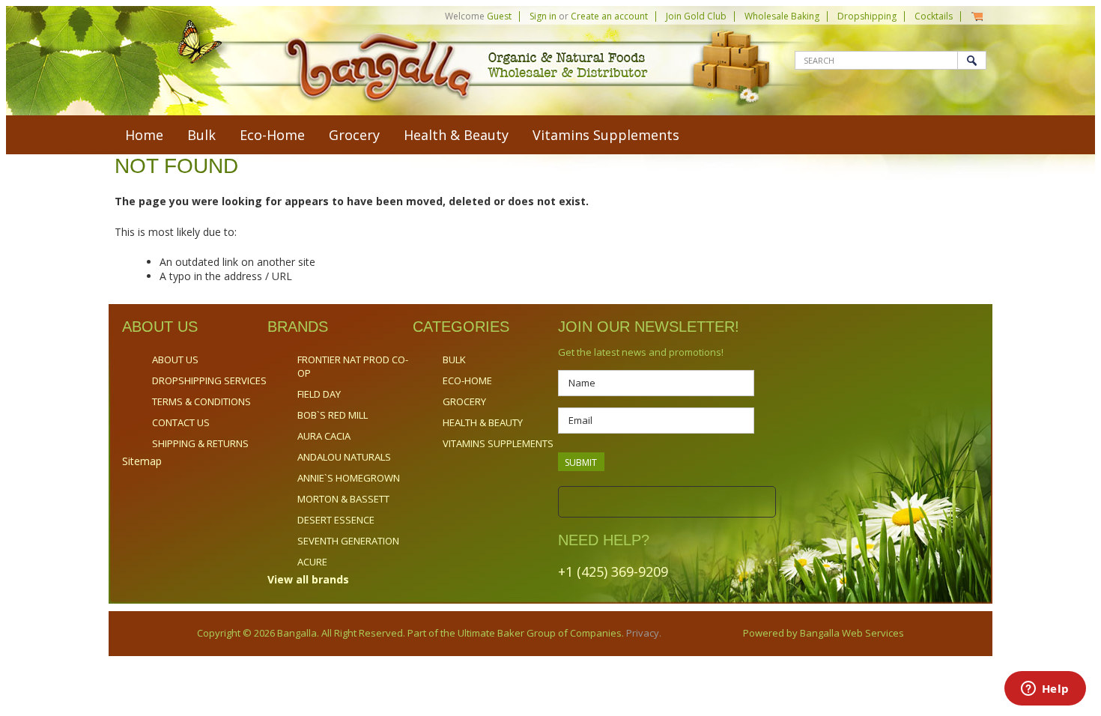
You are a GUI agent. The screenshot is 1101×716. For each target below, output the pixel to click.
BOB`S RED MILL (332, 415)
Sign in (543, 16)
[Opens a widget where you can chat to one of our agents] (1045, 690)
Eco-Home (272, 135)
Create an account (609, 16)
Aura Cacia (324, 436)
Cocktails (934, 16)
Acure (312, 561)
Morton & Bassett (343, 499)
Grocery (354, 135)
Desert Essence (335, 520)
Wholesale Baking (781, 16)
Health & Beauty (456, 135)
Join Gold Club (696, 16)
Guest (499, 16)
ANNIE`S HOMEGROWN (348, 478)
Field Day (319, 394)
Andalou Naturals (344, 457)
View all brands (308, 579)
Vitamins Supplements (606, 135)
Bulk (201, 135)
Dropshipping (867, 16)
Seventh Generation (348, 540)
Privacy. (642, 633)
